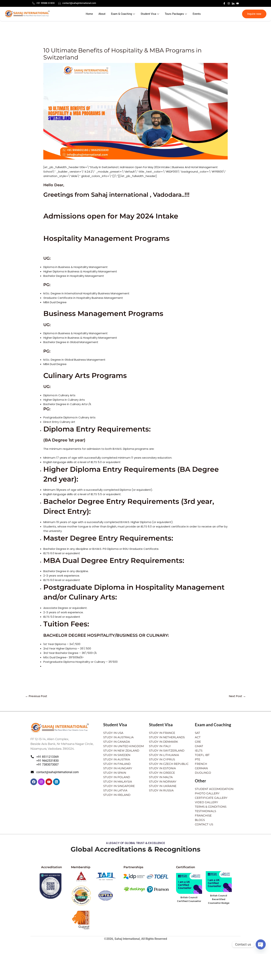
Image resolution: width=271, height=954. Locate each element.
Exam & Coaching (121, 14)
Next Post (237, 696)
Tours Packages (174, 14)
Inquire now (254, 14)
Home (89, 14)
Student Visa (148, 14)
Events (197, 14)
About (101, 14)
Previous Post (36, 696)
